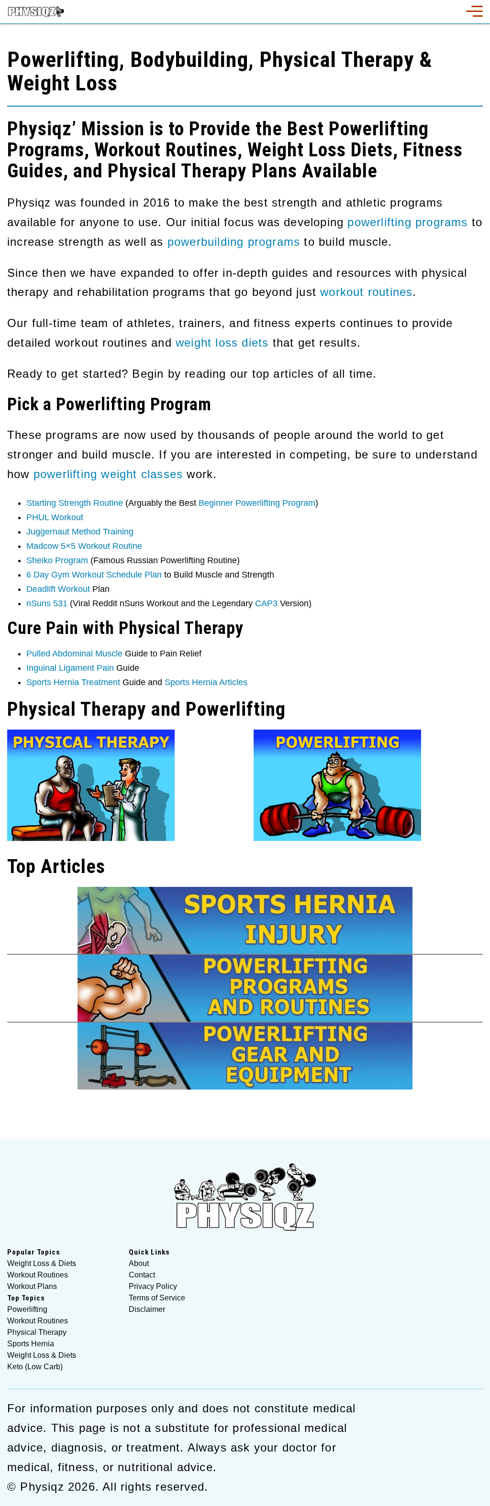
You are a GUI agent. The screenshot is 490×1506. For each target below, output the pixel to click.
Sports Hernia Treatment (73, 682)
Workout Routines (37, 1275)
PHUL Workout (54, 517)
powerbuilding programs (233, 241)
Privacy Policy (153, 1286)
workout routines (366, 291)
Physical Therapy (37, 1332)
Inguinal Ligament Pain (70, 668)
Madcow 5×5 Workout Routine (84, 546)
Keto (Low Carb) (35, 1367)
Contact (142, 1275)
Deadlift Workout (58, 589)
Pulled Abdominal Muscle (74, 653)
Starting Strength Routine (74, 503)
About (139, 1263)
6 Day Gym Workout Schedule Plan (94, 574)
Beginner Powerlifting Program (257, 503)
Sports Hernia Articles (206, 682)
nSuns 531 (46, 603)
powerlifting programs (407, 222)
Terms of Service (157, 1298)
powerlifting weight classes (108, 474)
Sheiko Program (57, 560)
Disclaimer (147, 1309)
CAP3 (266, 603)
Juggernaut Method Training (80, 531)
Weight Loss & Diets (41, 1263)
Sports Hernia (30, 1344)
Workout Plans (32, 1286)
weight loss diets (222, 342)
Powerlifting (27, 1309)
